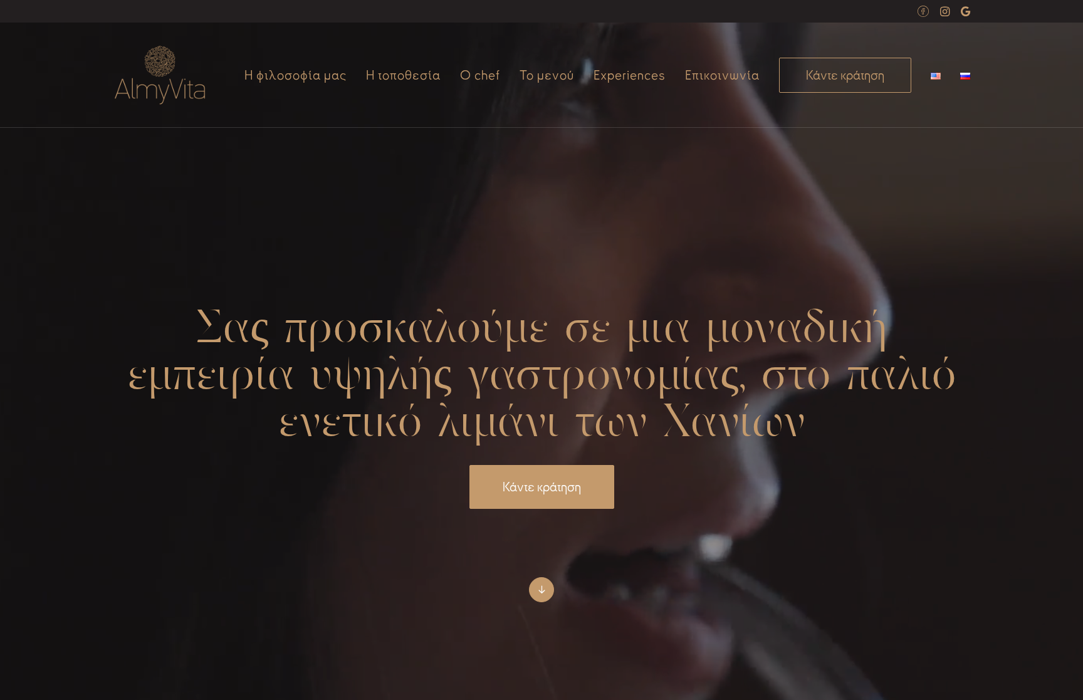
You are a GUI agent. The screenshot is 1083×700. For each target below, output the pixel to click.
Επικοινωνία (722, 75)
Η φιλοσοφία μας (295, 75)
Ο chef (480, 75)
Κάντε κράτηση (542, 487)
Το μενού (547, 75)
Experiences (630, 75)
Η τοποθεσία (403, 75)
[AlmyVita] (160, 75)
